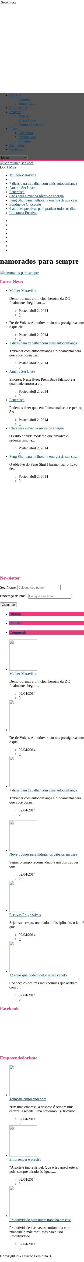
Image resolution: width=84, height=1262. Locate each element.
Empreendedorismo (19, 1057)
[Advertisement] (42, 47)
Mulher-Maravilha (22, 175)
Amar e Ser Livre (22, 188)
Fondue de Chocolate (25, 204)
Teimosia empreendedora (27, 1099)
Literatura (26, 133)
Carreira (15, 95)
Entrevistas (27, 103)
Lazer (13, 129)
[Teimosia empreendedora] (23, 1095)
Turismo (25, 141)
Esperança (16, 192)
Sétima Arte (27, 137)
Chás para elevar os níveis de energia (36, 196)
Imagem (15, 112)
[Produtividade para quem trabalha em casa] (23, 1216)
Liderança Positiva (23, 213)
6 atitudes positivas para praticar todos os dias (42, 209)
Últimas (15, 614)
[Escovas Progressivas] (23, 911)
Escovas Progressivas (25, 915)
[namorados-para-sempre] (19, 273)
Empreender (18, 108)
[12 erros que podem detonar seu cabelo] (23, 971)
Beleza (24, 116)
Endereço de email (13, 596)
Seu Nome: (8, 587)
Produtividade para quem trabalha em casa (40, 1220)
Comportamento (30, 124)
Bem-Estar (17, 145)
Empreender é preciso (25, 1159)
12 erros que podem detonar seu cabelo (38, 975)
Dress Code (27, 120)
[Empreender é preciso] (23, 1155)
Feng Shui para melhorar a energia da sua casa (43, 200)
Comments (17, 632)
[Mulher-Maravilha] (23, 669)
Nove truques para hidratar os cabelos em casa (43, 854)
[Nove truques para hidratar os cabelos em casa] (23, 850)
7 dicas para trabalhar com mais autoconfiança (43, 183)
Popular (15, 623)
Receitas (15, 150)
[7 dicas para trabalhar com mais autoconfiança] (23, 786)
